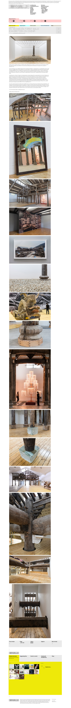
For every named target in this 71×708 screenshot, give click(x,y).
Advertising (43, 8)
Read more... (48, 667)
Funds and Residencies (45, 25)
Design (31, 8)
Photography (33, 12)
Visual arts (32, 14)
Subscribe (44, 10)
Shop (52, 25)
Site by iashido (54, 699)
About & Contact (45, 6)
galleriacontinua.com (22, 89)
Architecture (33, 5)
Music (31, 11)
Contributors (44, 7)
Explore (43, 641)
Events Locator (33, 25)
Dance (31, 7)
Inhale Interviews (12, 25)
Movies (32, 10)
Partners (43, 5)
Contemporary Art (34, 6)
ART (13, 33)
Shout (43, 12)
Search (43, 11)
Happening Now (22, 25)
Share (43, 9)
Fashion (32, 9)
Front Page (20, 33)
